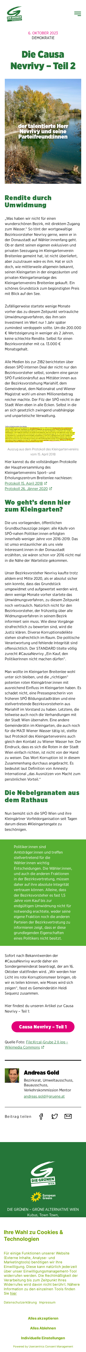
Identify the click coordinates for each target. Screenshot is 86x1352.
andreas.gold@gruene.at (44, 1096)
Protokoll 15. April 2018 (24, 483)
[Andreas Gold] (12, 1075)
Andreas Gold (41, 1072)
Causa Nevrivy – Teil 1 (43, 1027)
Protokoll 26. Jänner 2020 (26, 488)
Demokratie (43, 38)
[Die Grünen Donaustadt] (14, 14)
